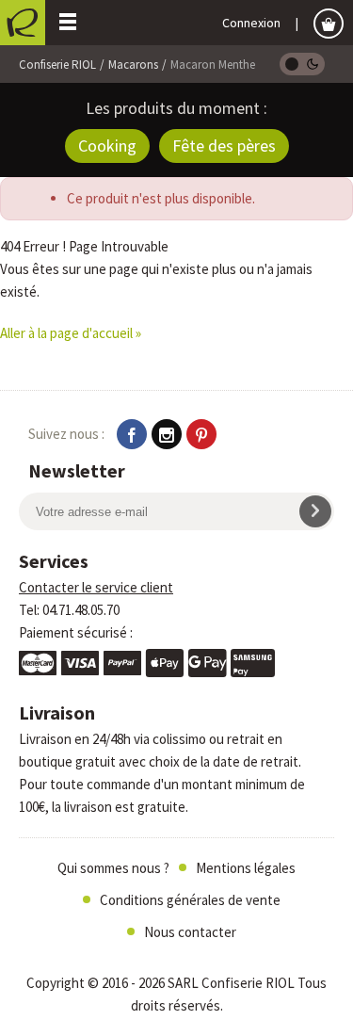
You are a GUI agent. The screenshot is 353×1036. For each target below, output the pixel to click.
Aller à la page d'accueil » (70, 333)
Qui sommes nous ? (113, 868)
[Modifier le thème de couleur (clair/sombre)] (302, 64)
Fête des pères (224, 145)
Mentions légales (246, 868)
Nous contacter (190, 932)
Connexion (251, 22)
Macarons (133, 65)
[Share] (132, 434)
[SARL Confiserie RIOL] (22, 22)
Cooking (107, 145)
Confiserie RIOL (57, 65)
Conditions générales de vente (190, 900)
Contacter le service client (96, 587)
